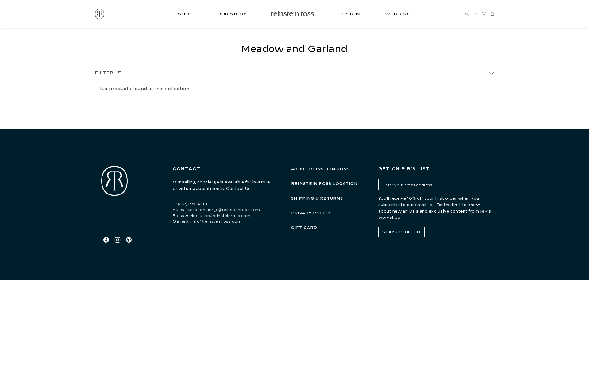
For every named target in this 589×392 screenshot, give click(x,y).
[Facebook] (106, 239)
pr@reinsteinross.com (227, 215)
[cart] (492, 14)
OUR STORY (231, 13)
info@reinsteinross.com (217, 221)
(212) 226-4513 (192, 204)
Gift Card (304, 227)
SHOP (185, 13)
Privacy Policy (311, 213)
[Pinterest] (128, 239)
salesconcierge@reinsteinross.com (223, 209)
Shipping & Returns (317, 198)
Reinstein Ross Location (324, 183)
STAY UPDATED (401, 231)
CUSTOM (349, 13)
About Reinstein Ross (320, 169)
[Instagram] (117, 239)
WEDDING (398, 13)
